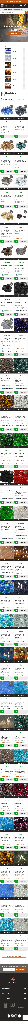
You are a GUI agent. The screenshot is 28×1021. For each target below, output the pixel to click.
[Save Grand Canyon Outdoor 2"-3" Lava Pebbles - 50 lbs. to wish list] (25, 247)
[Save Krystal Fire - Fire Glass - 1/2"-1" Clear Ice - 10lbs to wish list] (11, 717)
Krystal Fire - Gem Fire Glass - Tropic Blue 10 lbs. (20, 737)
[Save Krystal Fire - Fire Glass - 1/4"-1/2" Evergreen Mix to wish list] (25, 435)
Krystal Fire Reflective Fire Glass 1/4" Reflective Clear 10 (20, 528)
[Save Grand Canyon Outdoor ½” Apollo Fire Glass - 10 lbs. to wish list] (11, 176)
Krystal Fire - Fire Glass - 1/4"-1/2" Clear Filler (19, 636)
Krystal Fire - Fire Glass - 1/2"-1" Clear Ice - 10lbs (6, 737)
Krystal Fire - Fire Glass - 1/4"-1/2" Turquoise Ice (5, 839)
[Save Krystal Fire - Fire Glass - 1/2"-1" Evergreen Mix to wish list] (11, 508)
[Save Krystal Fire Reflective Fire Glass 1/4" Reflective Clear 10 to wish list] (25, 508)
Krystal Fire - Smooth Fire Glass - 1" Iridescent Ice (20, 907)
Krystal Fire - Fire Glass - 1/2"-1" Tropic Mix (7, 636)
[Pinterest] (16, 1016)
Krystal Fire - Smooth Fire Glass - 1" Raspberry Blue (20, 771)
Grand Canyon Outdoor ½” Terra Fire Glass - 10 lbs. (6, 161)
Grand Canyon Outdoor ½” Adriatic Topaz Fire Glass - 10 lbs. (21, 162)
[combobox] (14, 12)
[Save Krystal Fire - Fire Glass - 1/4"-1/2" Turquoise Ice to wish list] (11, 819)
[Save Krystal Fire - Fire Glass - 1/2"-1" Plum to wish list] (25, 819)
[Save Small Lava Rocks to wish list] (11, 360)
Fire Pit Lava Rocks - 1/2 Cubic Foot (20, 231)
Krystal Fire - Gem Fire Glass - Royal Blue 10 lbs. (20, 340)
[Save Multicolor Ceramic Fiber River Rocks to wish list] (11, 247)
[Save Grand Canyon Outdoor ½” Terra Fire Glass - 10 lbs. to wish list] (11, 141)
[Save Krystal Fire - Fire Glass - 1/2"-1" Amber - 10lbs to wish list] (25, 547)
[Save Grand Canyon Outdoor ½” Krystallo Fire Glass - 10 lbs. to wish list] (25, 176)
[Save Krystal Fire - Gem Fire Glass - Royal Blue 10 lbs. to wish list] (25, 320)
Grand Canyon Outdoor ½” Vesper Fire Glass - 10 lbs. (20, 126)
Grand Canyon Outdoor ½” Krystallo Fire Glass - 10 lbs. (20, 197)
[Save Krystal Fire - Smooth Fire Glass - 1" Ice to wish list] (25, 920)
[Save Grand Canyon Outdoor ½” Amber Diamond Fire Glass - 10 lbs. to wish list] (11, 212)
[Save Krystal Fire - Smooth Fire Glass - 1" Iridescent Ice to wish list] (25, 886)
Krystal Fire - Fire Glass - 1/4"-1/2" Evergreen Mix (19, 455)
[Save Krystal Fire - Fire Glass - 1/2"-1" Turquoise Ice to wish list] (25, 683)
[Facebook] (19, 1016)
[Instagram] (8, 1016)
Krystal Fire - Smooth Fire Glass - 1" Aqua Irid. (6, 940)
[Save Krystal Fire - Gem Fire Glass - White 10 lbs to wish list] (25, 397)
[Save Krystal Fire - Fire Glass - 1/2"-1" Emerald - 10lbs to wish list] (25, 852)
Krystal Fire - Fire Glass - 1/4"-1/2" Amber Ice (5, 873)
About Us (5, 993)
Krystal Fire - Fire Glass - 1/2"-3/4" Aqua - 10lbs (5, 670)
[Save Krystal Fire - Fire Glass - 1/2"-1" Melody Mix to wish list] (25, 649)
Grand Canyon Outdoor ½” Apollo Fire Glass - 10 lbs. (6, 197)
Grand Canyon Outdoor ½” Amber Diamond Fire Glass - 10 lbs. (6, 232)
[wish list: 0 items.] (21, 6)
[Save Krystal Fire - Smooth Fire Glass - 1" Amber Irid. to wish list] (11, 785)
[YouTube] (12, 1016)
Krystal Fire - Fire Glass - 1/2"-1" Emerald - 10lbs (19, 873)
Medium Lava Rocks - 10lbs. (21, 303)
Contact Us (6, 998)
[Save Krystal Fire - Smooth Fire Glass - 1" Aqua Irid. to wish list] (11, 920)
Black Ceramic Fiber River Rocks (6, 303)
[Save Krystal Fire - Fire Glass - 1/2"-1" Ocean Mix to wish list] (11, 582)
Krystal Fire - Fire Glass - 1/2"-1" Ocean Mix (7, 602)
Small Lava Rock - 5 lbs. (6, 491)
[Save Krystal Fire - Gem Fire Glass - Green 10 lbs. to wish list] (11, 435)
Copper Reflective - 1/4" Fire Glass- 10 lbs (7, 770)
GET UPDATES (20, 970)
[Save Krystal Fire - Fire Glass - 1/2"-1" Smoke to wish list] (25, 360)
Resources (6, 988)
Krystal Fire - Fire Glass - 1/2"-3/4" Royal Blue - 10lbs (20, 602)
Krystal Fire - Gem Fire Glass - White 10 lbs (20, 418)
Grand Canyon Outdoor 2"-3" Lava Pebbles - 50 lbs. (20, 267)
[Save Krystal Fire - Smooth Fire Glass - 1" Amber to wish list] (11, 397)
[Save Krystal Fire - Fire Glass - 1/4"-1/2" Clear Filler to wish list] (25, 615)
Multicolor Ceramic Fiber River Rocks (6, 266)
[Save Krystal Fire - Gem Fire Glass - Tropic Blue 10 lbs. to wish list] (25, 717)
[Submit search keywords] (26, 12)
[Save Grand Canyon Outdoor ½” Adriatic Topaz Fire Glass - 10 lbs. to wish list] (25, 141)
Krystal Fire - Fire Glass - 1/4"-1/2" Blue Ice (7, 907)
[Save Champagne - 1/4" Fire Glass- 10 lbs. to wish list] (11, 547)
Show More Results (14, 956)
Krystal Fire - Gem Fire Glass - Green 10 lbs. (6, 455)
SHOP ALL (14, 33)
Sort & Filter (8, 99)
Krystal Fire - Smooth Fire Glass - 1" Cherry (20, 805)
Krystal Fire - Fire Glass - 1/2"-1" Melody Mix (19, 670)
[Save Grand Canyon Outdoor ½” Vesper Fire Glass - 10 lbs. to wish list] (25, 106)
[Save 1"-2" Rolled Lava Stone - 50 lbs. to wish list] (11, 320)
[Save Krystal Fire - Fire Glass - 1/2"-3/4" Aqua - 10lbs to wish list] (11, 649)
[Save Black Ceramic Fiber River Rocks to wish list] (11, 284)
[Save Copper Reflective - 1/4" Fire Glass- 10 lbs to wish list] (11, 751)
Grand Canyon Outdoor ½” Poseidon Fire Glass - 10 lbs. (6, 127)
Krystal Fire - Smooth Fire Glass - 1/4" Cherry (20, 492)
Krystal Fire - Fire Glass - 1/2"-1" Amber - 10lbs (21, 568)
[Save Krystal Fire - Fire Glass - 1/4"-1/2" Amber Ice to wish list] (11, 852)
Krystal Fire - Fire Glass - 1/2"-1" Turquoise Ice (19, 703)
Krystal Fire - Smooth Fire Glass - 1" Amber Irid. (6, 805)
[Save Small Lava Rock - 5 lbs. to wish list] (11, 472)
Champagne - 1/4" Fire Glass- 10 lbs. (6, 567)
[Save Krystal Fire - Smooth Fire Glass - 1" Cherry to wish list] (25, 785)
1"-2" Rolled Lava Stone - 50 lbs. (5, 339)
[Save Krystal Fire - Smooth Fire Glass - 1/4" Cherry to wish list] (25, 472)
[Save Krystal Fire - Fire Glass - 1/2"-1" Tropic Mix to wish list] (11, 615)
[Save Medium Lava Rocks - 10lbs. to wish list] (25, 284)
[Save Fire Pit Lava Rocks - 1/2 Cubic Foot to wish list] (25, 212)
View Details (9, 136)
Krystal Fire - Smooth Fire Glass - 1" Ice (20, 940)
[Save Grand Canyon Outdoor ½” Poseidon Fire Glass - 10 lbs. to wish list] (11, 106)
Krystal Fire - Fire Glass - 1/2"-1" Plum (20, 838)
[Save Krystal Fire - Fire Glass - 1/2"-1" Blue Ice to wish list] (11, 683)
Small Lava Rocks (5, 379)
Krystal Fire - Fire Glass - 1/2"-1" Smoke (19, 380)
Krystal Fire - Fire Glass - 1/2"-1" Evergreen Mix (5, 528)
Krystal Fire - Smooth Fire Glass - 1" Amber (6, 418)
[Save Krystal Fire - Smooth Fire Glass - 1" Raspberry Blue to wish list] (25, 751)
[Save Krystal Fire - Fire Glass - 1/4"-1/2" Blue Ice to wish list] (11, 886)
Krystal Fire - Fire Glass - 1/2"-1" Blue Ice (6, 703)
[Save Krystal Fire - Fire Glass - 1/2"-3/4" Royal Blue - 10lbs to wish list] (25, 582)
